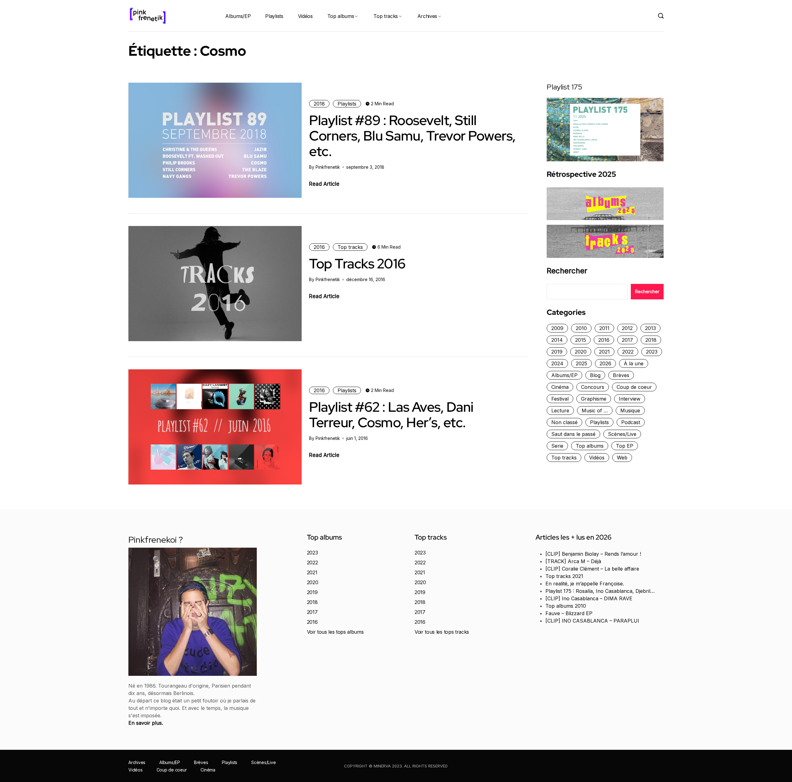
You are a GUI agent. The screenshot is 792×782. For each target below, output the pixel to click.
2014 (557, 340)
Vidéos (305, 16)
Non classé (564, 422)
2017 (627, 340)
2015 (580, 340)
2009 (557, 328)
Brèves (621, 375)
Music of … (595, 410)
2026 (605, 363)
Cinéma (560, 387)
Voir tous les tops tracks (442, 631)
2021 (604, 352)
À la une (634, 363)
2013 (650, 328)
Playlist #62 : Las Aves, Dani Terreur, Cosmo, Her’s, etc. (391, 414)
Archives (427, 16)
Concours (592, 387)
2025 (581, 363)
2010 (581, 328)
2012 (627, 328)
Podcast (630, 422)
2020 (581, 352)
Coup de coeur (634, 387)
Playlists (274, 16)
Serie (557, 446)
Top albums (340, 16)
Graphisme (593, 399)
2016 (319, 247)
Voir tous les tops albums (335, 631)
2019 (556, 352)
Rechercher (567, 271)
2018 (319, 104)
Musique (630, 410)
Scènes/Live (622, 434)
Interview (629, 399)
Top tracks (385, 16)
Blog (595, 375)
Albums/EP (238, 16)
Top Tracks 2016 (357, 263)
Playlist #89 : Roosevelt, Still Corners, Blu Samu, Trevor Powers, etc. (412, 135)
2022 (628, 352)
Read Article (324, 184)
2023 (651, 352)
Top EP (624, 446)
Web (622, 457)
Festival (560, 399)
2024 (557, 363)
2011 (604, 328)
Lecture (560, 410)
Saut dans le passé (573, 434)
